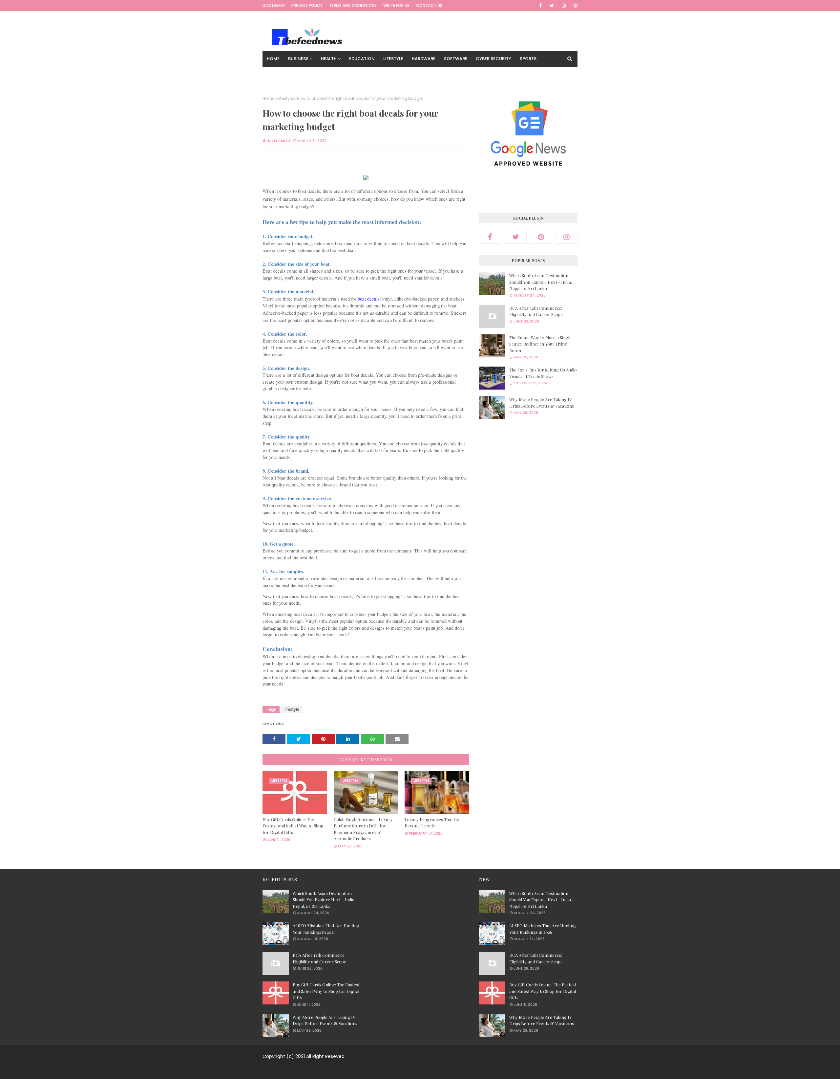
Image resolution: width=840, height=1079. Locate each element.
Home (268, 98)
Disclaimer (273, 5)
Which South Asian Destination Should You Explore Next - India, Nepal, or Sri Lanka (540, 282)
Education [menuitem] (362, 59)
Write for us (396, 5)
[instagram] (563, 5)
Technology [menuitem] (282, 74)
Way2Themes (415, 1070)
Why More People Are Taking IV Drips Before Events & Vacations (541, 402)
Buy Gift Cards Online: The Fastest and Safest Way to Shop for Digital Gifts (292, 826)
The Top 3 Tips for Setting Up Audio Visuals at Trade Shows (543, 373)
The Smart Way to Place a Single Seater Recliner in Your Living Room (540, 344)
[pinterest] (574, 5)
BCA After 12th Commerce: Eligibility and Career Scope (536, 311)
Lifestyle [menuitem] (393, 59)
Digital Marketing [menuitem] (326, 74)
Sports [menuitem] (528, 59)
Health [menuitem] (329, 59)
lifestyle (285, 98)
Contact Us (429, 5)
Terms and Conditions (353, 5)
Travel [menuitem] (364, 74)
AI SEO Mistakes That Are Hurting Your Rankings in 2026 (326, 929)
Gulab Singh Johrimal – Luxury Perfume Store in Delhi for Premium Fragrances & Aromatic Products (363, 829)
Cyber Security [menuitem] (493, 59)
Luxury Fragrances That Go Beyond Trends (432, 823)
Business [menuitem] (298, 59)
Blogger (471, 1070)
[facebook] (540, 5)
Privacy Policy (307, 5)
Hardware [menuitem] (423, 59)
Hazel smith (278, 140)
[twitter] (551, 5)
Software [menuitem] (455, 59)
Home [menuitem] (273, 59)
